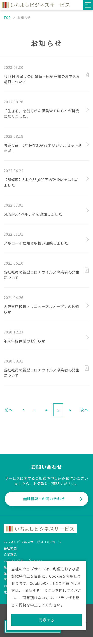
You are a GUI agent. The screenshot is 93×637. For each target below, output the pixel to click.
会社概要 (10, 548)
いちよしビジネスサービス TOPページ (33, 542)
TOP (7, 17)
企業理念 (10, 554)
